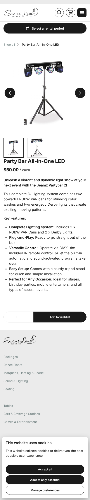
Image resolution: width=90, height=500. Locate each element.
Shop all (9, 44)
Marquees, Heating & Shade (23, 373)
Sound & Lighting (15, 381)
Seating (8, 389)
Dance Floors (12, 365)
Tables (8, 406)
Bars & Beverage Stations (21, 414)
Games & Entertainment (20, 422)
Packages (10, 357)
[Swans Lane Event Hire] (21, 12)
